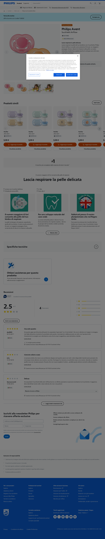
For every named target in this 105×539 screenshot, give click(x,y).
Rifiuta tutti (59, 75)
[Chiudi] (78, 56)
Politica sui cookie (50, 70)
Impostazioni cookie (34, 75)
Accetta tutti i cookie (72, 75)
